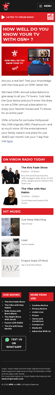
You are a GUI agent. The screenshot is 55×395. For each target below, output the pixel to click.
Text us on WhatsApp (14, 343)
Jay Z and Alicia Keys (31, 265)
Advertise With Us (41, 331)
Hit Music (12, 211)
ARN (11, 384)
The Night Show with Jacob (13, 318)
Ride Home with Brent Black (13, 312)
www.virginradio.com (12, 379)
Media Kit (37, 328)
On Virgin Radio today (24, 159)
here (10, 141)
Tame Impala (27, 244)
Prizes (35, 315)
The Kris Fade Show (15, 302)
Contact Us (38, 324)
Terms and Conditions (38, 320)
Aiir (19, 384)
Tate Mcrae (26, 223)
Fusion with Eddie (14, 323)
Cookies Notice (40, 305)
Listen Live (37, 312)
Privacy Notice (39, 309)
